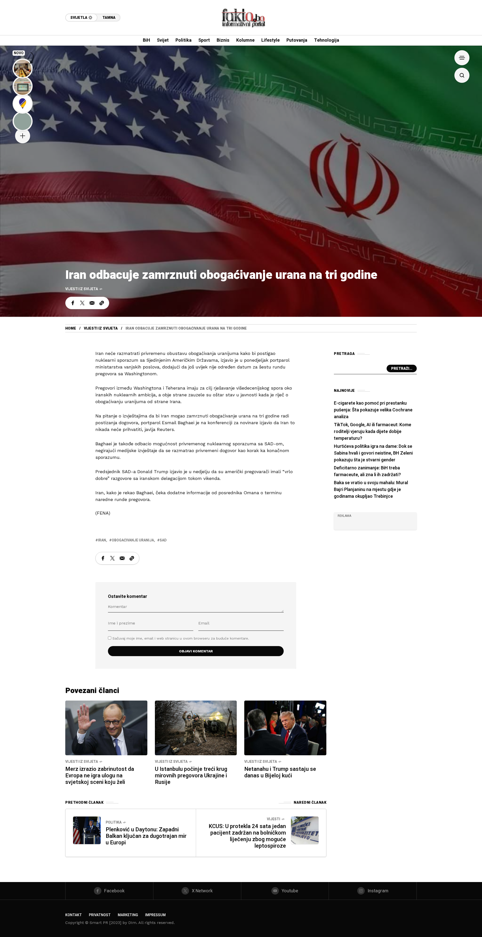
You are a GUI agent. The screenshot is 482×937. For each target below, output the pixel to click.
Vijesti (273, 819)
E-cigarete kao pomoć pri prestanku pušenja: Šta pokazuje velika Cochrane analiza (373, 410)
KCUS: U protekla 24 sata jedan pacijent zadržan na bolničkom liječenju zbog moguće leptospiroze (247, 836)
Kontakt (73, 915)
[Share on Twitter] (82, 303)
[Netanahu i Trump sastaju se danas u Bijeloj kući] (285, 727)
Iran (102, 540)
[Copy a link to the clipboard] (101, 303)
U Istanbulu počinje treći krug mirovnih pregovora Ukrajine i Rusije (191, 775)
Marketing (128, 915)
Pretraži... (401, 368)
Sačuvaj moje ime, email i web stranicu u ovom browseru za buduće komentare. (180, 638)
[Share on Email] (92, 303)
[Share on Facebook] (73, 303)
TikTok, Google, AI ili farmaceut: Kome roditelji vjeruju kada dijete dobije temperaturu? (372, 431)
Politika (114, 822)
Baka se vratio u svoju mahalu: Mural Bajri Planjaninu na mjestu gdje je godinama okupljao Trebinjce (371, 489)
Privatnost (100, 915)
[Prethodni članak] (87, 830)
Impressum (155, 915)
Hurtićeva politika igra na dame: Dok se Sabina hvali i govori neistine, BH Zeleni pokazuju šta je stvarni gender (373, 453)
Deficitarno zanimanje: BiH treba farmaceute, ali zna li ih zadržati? (367, 471)
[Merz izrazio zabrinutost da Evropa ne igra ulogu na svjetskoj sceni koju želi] (106, 727)
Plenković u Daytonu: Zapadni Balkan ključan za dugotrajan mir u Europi (146, 836)
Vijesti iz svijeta (81, 289)
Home (70, 328)
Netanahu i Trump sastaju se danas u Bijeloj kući (280, 772)
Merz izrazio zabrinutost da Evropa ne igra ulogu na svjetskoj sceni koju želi (99, 775)
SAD (163, 540)
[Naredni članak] (305, 830)
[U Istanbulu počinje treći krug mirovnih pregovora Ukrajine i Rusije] (196, 727)
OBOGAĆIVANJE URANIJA (133, 540)
